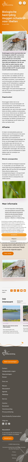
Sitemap (14, 458)
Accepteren (14, 234)
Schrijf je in (7, 438)
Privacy (14, 452)
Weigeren (14, 238)
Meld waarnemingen (10, 361)
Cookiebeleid (13, 241)
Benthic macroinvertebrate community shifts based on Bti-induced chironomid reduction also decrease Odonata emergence (14, 212)
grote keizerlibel (18, 139)
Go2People (17, 447)
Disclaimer (14, 455)
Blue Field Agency (15, 448)
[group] (11, 320)
